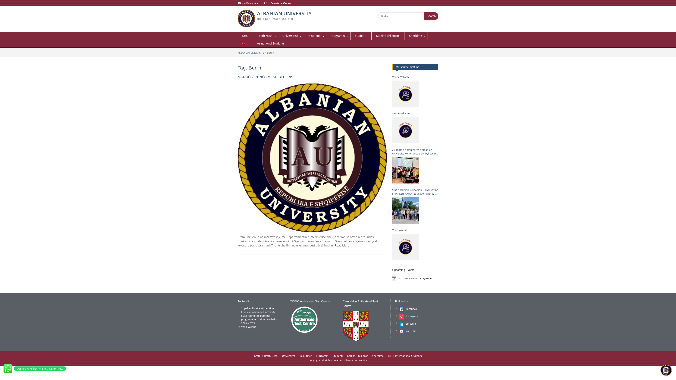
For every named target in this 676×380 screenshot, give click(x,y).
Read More (342, 245)
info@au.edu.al (250, 3)
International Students (270, 43)
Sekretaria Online (281, 3)
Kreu (245, 36)
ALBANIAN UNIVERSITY (284, 13)
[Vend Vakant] (405, 247)
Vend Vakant (399, 230)
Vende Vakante (401, 77)
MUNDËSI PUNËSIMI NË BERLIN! (265, 77)
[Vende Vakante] (405, 94)
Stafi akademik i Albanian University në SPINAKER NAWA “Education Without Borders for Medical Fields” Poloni (415, 191)
